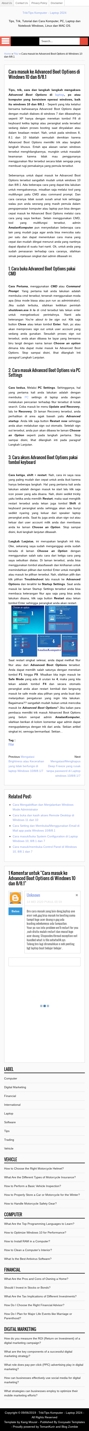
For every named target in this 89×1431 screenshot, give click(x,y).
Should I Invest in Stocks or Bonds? (27, 1287)
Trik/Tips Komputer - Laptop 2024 (44, 12)
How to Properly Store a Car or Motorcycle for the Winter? (42, 1194)
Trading (9, 1139)
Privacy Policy (39, 3)
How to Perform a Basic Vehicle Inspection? (32, 1186)
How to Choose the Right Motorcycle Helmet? (34, 1168)
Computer (10, 1078)
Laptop (8, 1113)
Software (10, 1122)
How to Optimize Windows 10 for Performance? (35, 1232)
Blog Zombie (69, 1426)
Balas (15, 911)
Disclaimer (57, 3)
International (12, 1104)
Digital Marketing (15, 1087)
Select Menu (5, 41)
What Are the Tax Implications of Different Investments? (40, 1296)
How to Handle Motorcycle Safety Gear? (30, 1203)
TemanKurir (47, 1426)
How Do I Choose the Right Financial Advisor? (34, 1305)
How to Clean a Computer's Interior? (28, 1250)
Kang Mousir (29, 1422)
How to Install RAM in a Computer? (27, 1241)
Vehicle (8, 1148)
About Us (7, 3)
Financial (10, 1096)
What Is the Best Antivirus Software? (28, 1258)
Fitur (16, 53)
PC (27, 397)
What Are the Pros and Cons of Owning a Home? (36, 1278)
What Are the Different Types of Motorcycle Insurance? (40, 1177)
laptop (59, 94)
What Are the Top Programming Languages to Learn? (39, 1223)
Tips (7, 1131)
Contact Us (22, 3)
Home (7, 53)
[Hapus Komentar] (77, 895)
